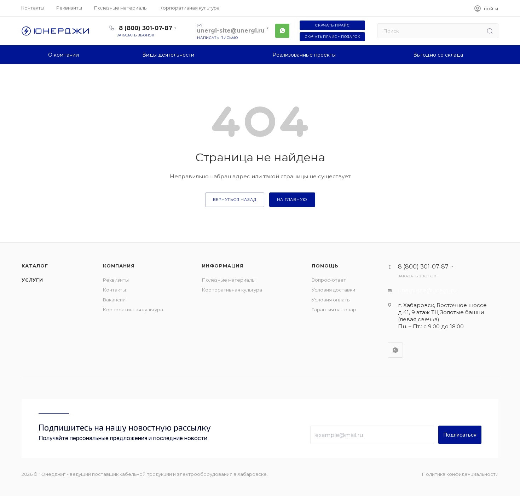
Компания (118, 266)
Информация (222, 266)
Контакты (114, 290)
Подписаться (460, 435)
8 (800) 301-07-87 (145, 28)
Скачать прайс (332, 25)
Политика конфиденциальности (460, 474)
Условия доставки (333, 290)
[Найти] (489, 30)
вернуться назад (234, 199)
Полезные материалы (228, 280)
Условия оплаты (331, 299)
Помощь (325, 266)
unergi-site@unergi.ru (427, 290)
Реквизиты (116, 280)
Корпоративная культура (133, 309)
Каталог (35, 266)
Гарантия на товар (334, 309)
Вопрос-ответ (329, 280)
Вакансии (114, 299)
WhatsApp (282, 31)
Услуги (32, 280)
